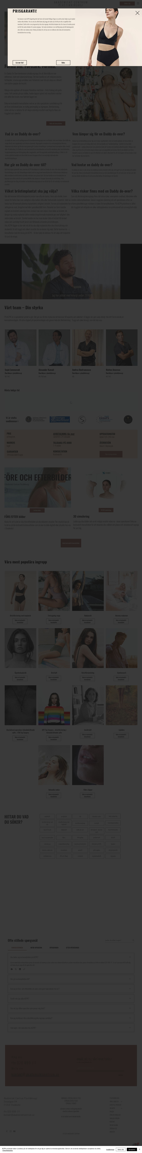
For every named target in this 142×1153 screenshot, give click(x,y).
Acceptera (132, 1149)
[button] (137, 13)
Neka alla (121, 1149)
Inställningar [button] (110, 1149)
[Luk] (139, 1149)
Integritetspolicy (7, 1150)
